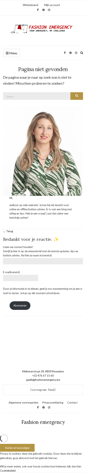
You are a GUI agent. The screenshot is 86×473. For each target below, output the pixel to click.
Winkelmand (30, 5)
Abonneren (19, 305)
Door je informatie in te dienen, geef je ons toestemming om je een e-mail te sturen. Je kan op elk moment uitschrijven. (43, 291)
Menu (13, 53)
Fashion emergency (43, 422)
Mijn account (52, 5)
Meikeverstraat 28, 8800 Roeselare (43, 371)
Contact (72, 402)
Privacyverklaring (52, 402)
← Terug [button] (8, 231)
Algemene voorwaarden (23, 402)
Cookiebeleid (8, 470)
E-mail (11, 272)
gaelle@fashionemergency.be (43, 379)
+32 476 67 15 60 (43, 375)
